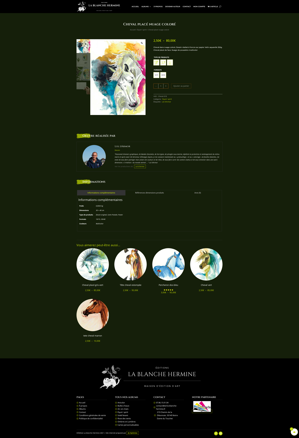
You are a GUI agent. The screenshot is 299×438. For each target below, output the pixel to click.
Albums (145, 6)
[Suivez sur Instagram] (220, 433)
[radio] (156, 62)
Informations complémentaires (101, 192)
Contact (187, 6)
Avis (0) (197, 192)
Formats (158, 70)
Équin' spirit (142, 30)
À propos (158, 6)
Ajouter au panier (181, 86)
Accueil (135, 6)
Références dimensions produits (149, 192)
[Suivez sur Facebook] (216, 433)
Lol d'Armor (166, 102)
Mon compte (199, 6)
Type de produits (161, 57)
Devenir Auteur (172, 6)
